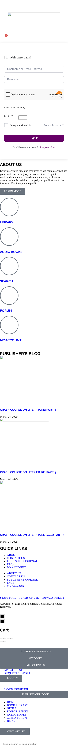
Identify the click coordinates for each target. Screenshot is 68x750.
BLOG (11, 720)
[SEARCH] (9, 266)
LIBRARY (6, 222)
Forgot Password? (54, 125)
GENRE (12, 708)
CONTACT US (16, 558)
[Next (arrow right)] (4, 641)
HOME (11, 702)
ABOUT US (14, 554)
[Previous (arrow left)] (1, 641)
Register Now (47, 147)
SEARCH (6, 281)
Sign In (34, 138)
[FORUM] (9, 295)
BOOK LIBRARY (17, 705)
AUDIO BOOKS (11, 252)
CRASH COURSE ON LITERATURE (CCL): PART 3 (32, 535)
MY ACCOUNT (11, 340)
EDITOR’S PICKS (18, 711)
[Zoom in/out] (11, 638)
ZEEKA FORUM (17, 717)
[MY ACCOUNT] (9, 325)
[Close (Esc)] (1, 638)
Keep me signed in (20, 125)
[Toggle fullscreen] (8, 638)
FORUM (6, 310)
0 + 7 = (11, 116)
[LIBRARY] (9, 207)
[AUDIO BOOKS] (9, 236)
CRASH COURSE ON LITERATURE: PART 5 (28, 409)
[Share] (4, 638)
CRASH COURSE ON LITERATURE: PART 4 (28, 472)
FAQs (10, 564)
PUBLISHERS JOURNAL (22, 561)
